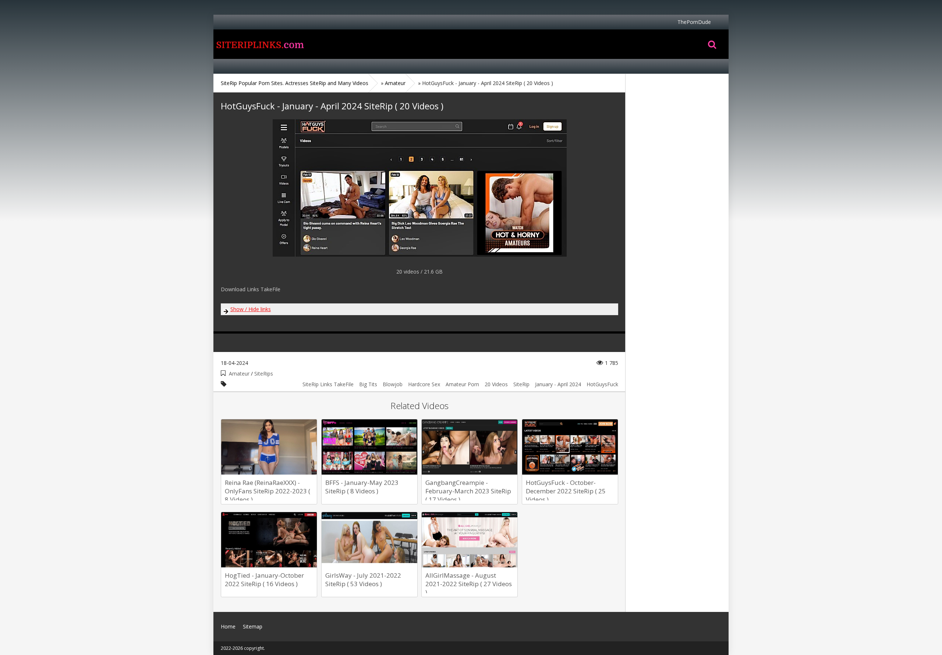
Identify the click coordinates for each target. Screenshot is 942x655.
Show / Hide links (250, 309)
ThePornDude (694, 21)
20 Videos (496, 384)
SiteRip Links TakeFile (328, 384)
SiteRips (263, 373)
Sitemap (252, 626)
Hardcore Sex (424, 384)
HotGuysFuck (602, 384)
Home (259, 44)
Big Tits (368, 384)
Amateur (239, 373)
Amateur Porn (462, 384)
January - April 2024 (558, 384)
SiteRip (521, 384)
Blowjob (393, 384)
